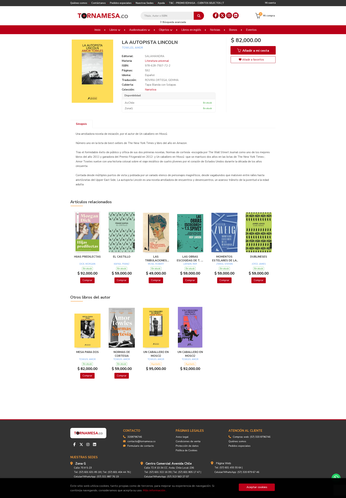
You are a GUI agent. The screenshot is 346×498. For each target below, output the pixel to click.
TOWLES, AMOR (132, 47)
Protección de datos (187, 446)
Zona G (80, 464)
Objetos (164, 30)
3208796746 (134, 437)
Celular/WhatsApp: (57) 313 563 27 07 (166, 476)
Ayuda (161, 3)
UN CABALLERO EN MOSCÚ (156, 353)
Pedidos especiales (121, 3)
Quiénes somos (78, 3)
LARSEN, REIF (190, 263)
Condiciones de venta (188, 441)
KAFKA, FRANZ (121, 263)
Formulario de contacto (140, 446)
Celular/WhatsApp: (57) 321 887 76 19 (96, 476)
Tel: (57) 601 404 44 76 (116, 472)
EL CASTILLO (121, 256)
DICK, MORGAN (87, 263)
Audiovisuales (138, 30)
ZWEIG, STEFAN (224, 263)
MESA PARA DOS (87, 352)
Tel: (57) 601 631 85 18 (87, 472)
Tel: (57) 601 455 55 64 (227, 467)
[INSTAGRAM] (229, 15)
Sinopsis (81, 124)
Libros (113, 30)
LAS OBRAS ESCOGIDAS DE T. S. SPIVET (190, 258)
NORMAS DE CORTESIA (122, 353)
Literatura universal (157, 61)
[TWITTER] (222, 15)
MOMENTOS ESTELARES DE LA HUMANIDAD (224, 258)
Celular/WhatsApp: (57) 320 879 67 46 (236, 472)
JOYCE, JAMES (259, 263)
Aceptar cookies (257, 487)
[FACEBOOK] (216, 15)
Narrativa (150, 89)
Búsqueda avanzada (174, 22)
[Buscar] (199, 16)
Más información (154, 490)
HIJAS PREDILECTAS (87, 256)
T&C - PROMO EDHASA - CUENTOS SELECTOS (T (196, 3)
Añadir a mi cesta (255, 50)
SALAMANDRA (154, 56)
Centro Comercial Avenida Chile (169, 464)
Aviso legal (182, 437)
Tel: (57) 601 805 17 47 (186, 472)
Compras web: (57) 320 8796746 (251, 437)
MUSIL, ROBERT (156, 263)
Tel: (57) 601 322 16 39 (157, 472)
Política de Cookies (186, 450)
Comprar (87, 280)
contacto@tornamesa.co (141, 441)
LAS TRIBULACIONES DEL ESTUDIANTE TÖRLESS (156, 258)
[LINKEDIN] (236, 15)
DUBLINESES (258, 256)
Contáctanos (98, 3)
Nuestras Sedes (145, 3)
